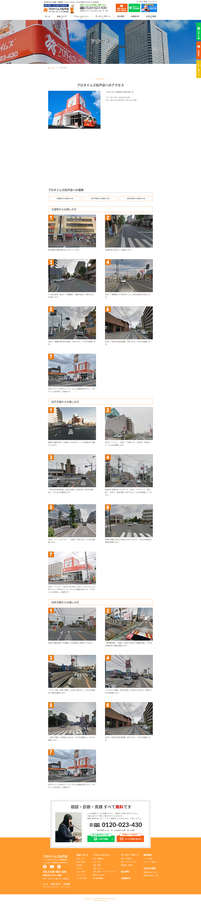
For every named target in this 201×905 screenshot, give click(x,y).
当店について (80, 858)
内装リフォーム (199, 71)
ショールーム (80, 875)
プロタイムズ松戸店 (55, 857)
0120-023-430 (122, 825)
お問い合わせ (55, 884)
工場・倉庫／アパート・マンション (104, 871)
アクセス (79, 868)
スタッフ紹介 (80, 871)
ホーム (47, 16)
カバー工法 (96, 862)
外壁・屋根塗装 (98, 858)
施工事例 (120, 16)
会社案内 (79, 865)
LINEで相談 (101, 838)
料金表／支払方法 (99, 875)
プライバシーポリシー (51, 887)
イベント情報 (147, 858)
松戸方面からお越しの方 (100, 198)
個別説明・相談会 (127, 865)
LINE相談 (66, 884)
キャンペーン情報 (149, 862)
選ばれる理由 (80, 862)
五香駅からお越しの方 (65, 198)
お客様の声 (135, 16)
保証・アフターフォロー (129, 862)
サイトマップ (152, 1)
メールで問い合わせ (131, 838)
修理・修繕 (96, 865)
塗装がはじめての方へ (150, 872)
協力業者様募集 (98, 878)
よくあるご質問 (142, 1)
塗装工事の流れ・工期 (150, 875)
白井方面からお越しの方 (136, 198)
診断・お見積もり (127, 858)
